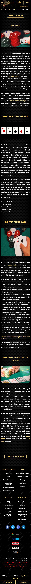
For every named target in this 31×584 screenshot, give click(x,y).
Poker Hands (18, 10)
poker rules (11, 265)
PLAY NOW (7, 582)
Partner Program (8, 487)
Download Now (8, 480)
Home (2, 10)
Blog (8, 477)
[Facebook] (7, 527)
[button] (2, 2)
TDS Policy (22, 483)
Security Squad (8, 491)
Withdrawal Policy (22, 473)
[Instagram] (18, 527)
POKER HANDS (15, 15)
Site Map (8, 511)
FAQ (8, 502)
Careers (22, 486)
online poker (14, 76)
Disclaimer (22, 508)
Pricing (22, 480)
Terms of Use (22, 511)
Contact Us (8, 508)
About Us (8, 473)
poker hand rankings (18, 101)
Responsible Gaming (22, 515)
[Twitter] (13, 527)
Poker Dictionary (8, 505)
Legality (22, 505)
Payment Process (22, 477)
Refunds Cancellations (8, 515)
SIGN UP (23, 582)
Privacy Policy (22, 502)
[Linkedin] (23, 527)
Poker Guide (9, 10)
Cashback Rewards (8, 483)
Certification (22, 519)
